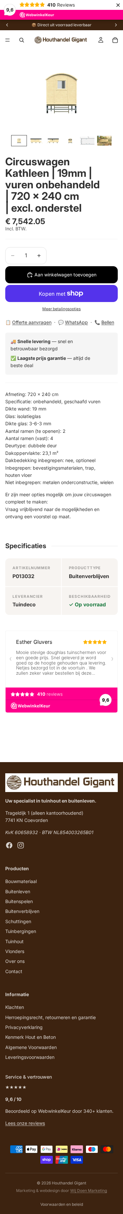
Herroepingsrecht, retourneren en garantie (50, 1017)
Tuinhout (14, 941)
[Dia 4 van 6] (70, 140)
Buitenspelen (19, 901)
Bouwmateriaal (21, 881)
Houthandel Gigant (69, 1182)
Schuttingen (18, 921)
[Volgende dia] (116, 25)
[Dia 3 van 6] (53, 140)
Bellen (107, 322)
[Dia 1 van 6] (19, 140)
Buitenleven (17, 891)
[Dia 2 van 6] (36, 140)
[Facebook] (9, 845)
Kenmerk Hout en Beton (30, 1037)
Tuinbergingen (20, 931)
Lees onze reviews (25, 1123)
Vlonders (14, 951)
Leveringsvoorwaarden (29, 1057)
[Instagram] (21, 845)
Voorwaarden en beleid (61, 1204)
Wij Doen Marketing (88, 1190)
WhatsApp (76, 322)
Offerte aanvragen (31, 322)
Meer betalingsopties (61, 309)
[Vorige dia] (7, 25)
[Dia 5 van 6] (87, 140)
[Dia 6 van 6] (104, 140)
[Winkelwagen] (115, 40)
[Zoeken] (21, 40)
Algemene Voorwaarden (31, 1047)
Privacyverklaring (24, 1027)
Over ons (15, 961)
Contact (13, 971)
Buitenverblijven (22, 911)
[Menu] (7, 40)
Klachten (14, 1007)
